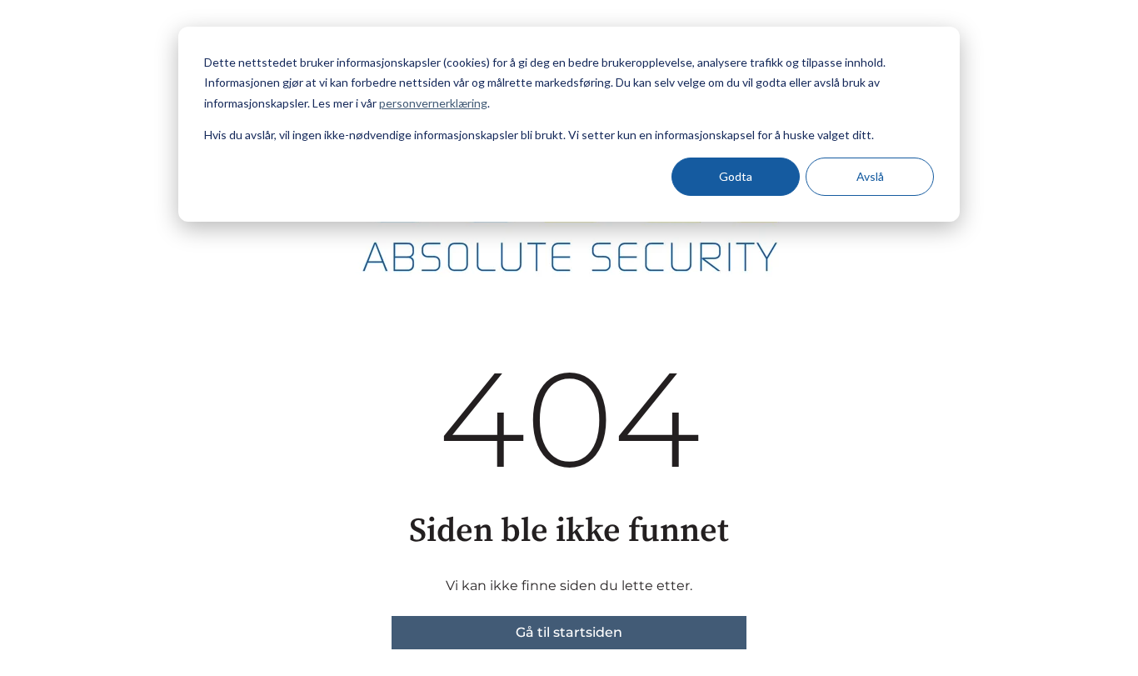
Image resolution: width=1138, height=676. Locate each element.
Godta (735, 176)
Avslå (870, 176)
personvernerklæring (433, 103)
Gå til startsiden (569, 632)
